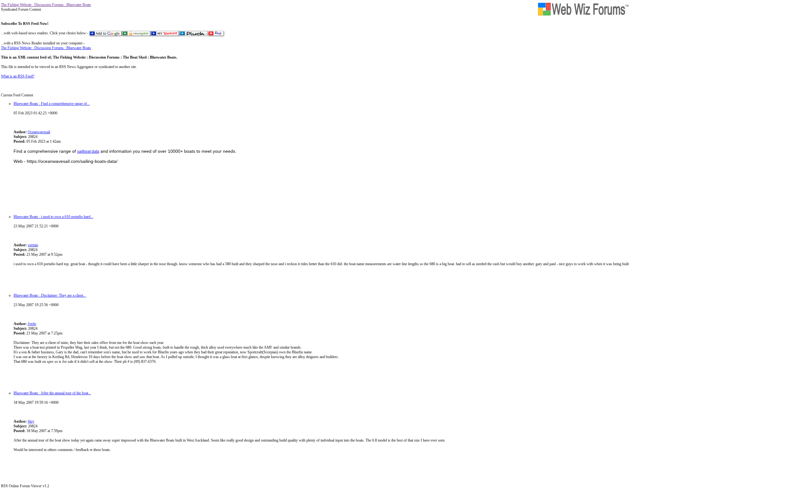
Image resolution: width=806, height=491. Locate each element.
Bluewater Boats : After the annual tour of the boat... (52, 393)
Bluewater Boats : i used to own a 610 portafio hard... (53, 216)
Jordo (32, 324)
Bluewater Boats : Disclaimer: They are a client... (50, 295)
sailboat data (88, 151)
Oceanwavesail (39, 132)
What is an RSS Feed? (17, 76)
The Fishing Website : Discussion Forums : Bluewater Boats (46, 5)
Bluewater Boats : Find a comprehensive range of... (52, 103)
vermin (33, 245)
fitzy (31, 421)
